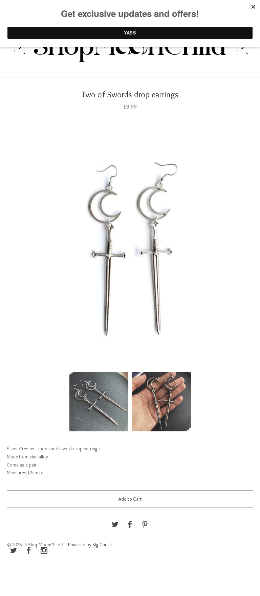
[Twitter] (13, 551)
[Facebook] (28, 551)
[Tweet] (115, 525)
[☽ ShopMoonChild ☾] (130, 48)
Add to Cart (130, 499)
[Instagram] (44, 551)
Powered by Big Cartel (90, 545)
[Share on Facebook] (130, 525)
